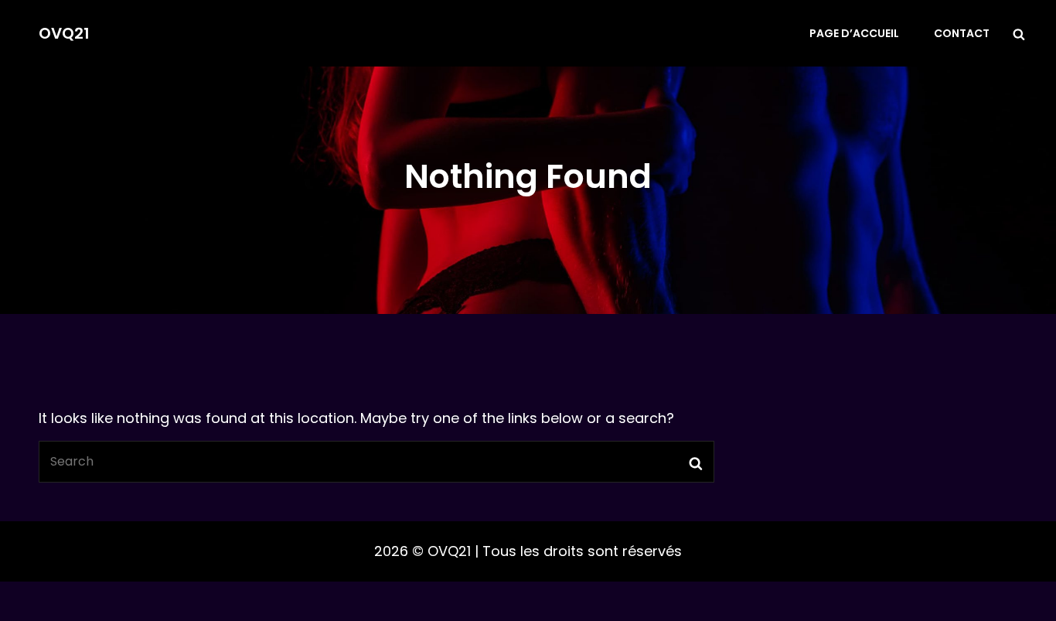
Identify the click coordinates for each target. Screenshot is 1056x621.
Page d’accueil (854, 33)
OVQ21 (64, 33)
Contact (962, 33)
